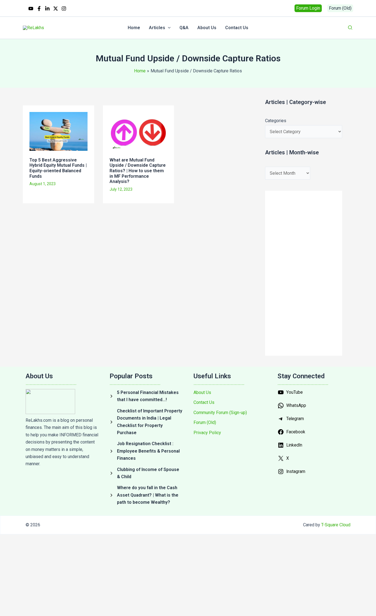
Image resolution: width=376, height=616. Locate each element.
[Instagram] (63, 8)
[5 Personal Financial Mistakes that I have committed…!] (146, 396)
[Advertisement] (121, 226)
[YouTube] (30, 8)
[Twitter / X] (55, 8)
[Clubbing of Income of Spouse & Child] (146, 473)
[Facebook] (39, 8)
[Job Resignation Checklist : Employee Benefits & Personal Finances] (146, 451)
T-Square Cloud (335, 524)
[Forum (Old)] (205, 422)
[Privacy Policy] (207, 432)
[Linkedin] (47, 8)
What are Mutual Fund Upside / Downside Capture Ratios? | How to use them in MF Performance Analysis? (138, 170)
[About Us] (202, 392)
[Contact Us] (204, 402)
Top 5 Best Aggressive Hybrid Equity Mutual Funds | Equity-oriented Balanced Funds (58, 168)
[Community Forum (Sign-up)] (220, 412)
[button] (308, 8)
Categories (275, 120)
